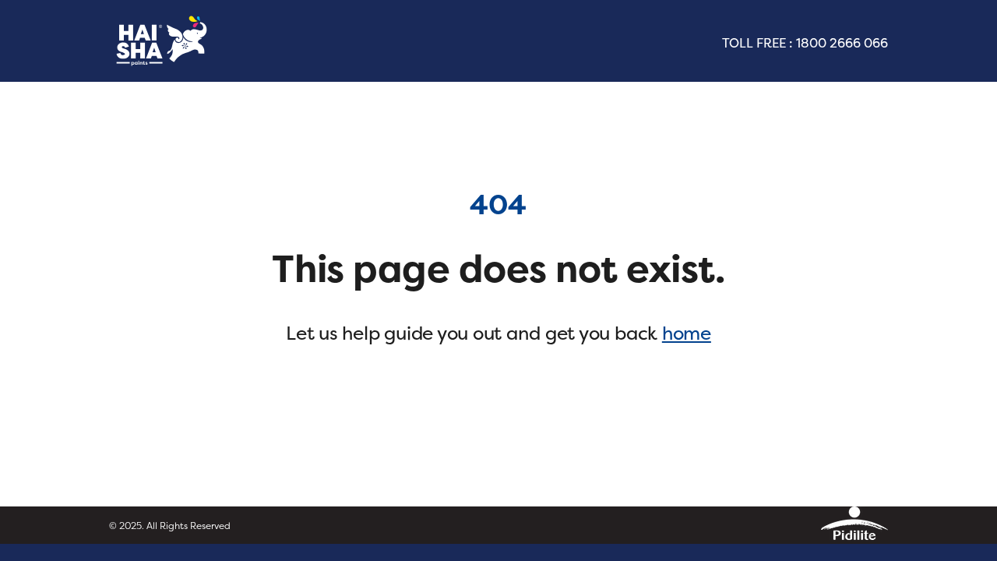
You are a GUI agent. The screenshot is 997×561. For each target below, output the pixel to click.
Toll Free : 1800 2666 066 (805, 42)
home (686, 333)
